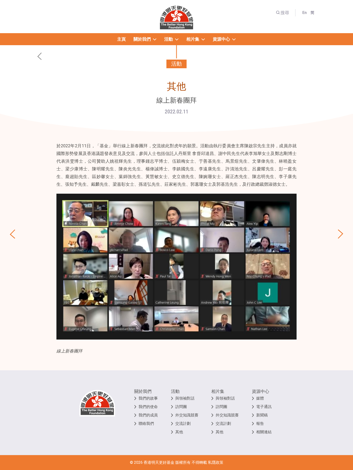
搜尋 (284, 12)
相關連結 (264, 432)
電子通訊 (264, 406)
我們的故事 (148, 398)
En (304, 12)
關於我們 (143, 391)
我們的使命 (148, 406)
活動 (175, 391)
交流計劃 (183, 423)
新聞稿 (262, 415)
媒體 (260, 398)
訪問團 (181, 406)
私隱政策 (215, 462)
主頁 (121, 39)
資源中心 (260, 391)
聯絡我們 (146, 423)
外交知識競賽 (186, 415)
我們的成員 (148, 415)
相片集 (217, 391)
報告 (260, 423)
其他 (179, 432)
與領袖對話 (185, 398)
